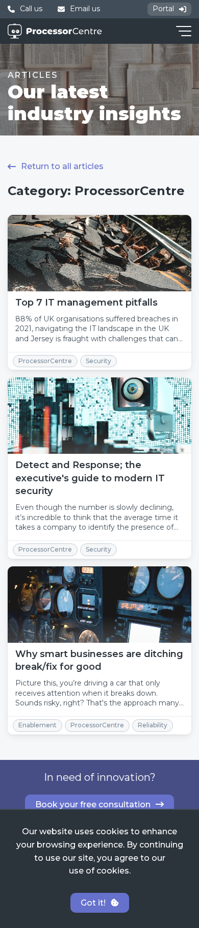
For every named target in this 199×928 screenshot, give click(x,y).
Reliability (152, 725)
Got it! (93, 903)
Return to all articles (62, 166)
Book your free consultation (93, 804)
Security (98, 361)
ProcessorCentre (45, 361)
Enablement (37, 725)
